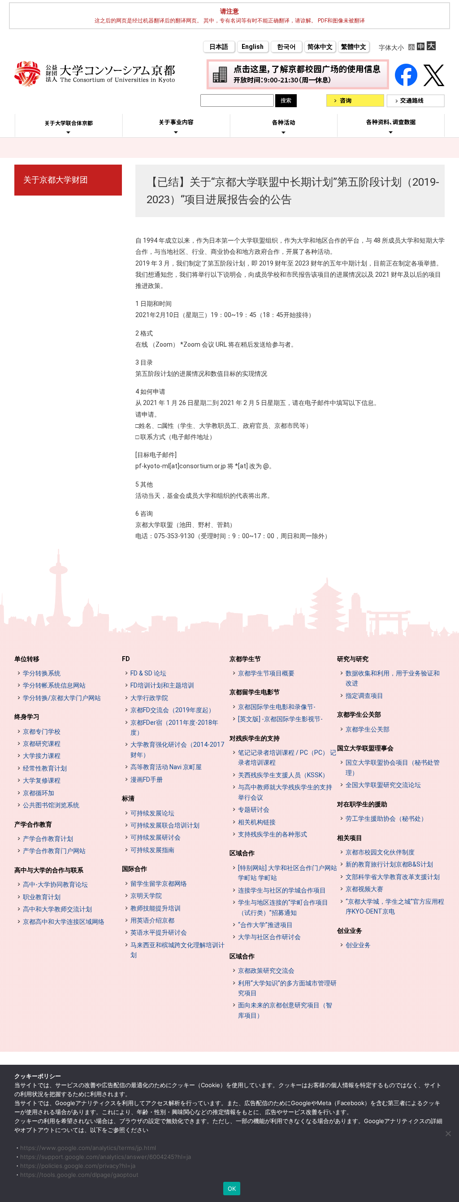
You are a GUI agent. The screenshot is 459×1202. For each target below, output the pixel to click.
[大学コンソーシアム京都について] (68, 132)
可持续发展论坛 (152, 813)
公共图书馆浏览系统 (51, 805)
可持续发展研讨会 (155, 837)
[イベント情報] (284, 132)
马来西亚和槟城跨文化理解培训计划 (177, 949)
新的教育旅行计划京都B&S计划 (389, 864)
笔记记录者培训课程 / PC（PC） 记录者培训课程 (287, 757)
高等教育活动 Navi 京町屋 (166, 767)
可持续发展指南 (152, 850)
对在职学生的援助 (362, 804)
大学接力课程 (42, 755)
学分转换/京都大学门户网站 (62, 697)
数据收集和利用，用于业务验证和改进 (393, 678)
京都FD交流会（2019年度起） (172, 710)
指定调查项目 (364, 695)
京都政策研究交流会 (266, 970)
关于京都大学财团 (55, 179)
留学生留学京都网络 (158, 883)
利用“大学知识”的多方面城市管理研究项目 (287, 988)
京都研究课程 (42, 743)
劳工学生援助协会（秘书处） (386, 818)
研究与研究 (352, 658)
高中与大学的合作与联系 (48, 870)
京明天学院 (146, 895)
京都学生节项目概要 (266, 673)
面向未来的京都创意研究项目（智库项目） (285, 1010)
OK (232, 1188)
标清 (128, 798)
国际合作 (134, 868)
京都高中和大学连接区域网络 (63, 921)
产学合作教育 (33, 824)
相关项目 (349, 837)
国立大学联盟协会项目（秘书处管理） (393, 767)
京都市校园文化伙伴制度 (380, 852)
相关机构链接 (257, 822)
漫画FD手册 (146, 779)
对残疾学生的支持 (255, 738)
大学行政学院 (149, 697)
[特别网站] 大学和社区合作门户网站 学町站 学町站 (287, 872)
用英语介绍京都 (152, 920)
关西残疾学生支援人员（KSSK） (283, 775)
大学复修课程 (42, 780)
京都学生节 (245, 658)
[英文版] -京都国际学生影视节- (280, 719)
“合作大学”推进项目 (265, 924)
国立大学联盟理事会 (365, 748)
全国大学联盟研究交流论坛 (383, 784)
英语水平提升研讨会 (158, 932)
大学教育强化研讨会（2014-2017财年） (177, 749)
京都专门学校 (42, 731)
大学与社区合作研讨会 (269, 937)
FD (126, 658)
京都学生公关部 (359, 714)
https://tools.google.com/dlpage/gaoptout (79, 1174)
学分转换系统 (42, 673)
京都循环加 (38, 793)
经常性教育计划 (45, 768)
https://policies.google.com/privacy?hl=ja (77, 1165)
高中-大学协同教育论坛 (55, 884)
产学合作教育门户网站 (54, 850)
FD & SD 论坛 (148, 673)
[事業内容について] (176, 131)
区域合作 (242, 853)
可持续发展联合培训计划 (164, 825)
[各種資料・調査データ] (391, 131)
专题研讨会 (253, 809)
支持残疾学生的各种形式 (272, 834)
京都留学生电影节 (255, 692)
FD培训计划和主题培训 (162, 685)
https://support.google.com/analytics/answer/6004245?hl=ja (105, 1156)
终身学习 (26, 716)
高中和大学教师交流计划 (57, 909)
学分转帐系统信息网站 (54, 685)
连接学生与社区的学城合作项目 (282, 890)
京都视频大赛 (364, 889)
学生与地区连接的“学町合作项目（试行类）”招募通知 (283, 907)
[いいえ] (447, 1133)
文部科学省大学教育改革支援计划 (393, 876)
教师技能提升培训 (155, 908)
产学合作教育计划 (48, 838)
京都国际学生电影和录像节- (277, 706)
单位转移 (26, 658)
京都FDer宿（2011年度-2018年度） (174, 727)
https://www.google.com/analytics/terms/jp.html (88, 1147)
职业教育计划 (42, 897)
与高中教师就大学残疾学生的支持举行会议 (285, 792)
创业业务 (349, 930)
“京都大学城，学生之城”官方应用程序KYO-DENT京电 (395, 906)
